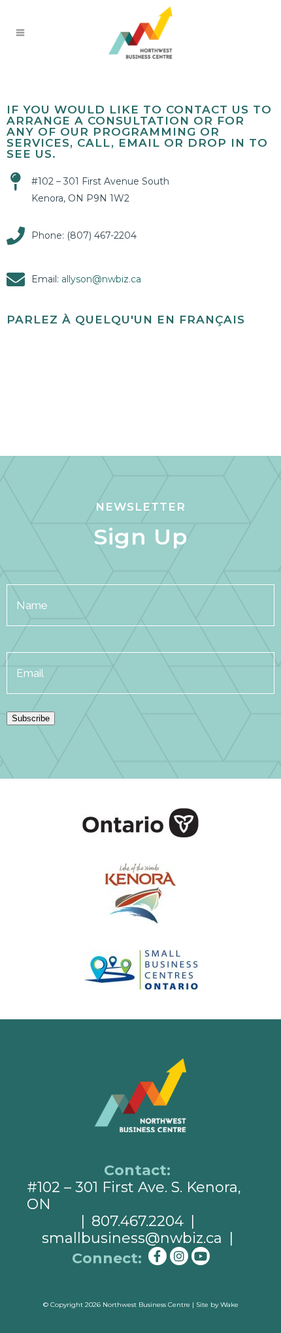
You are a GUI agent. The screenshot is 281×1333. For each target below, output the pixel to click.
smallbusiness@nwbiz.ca (132, 1238)
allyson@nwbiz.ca (101, 279)
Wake (229, 1304)
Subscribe (31, 718)
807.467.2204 (137, 1221)
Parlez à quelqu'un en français (126, 319)
